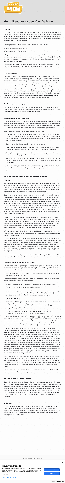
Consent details (6, 477)
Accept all (52, 470)
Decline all (52, 473)
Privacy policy (17, 477)
